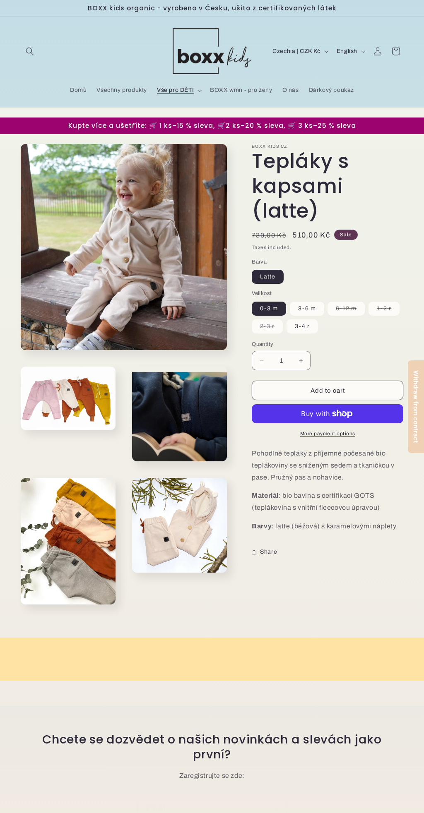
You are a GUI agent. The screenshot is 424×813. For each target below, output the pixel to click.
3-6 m (307, 308)
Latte (267, 276)
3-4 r (302, 326)
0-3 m (269, 308)
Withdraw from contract (416, 406)
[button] (30, 51)
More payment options (327, 433)
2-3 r (271, 328)
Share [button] (268, 552)
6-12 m (350, 310)
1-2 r (388, 310)
